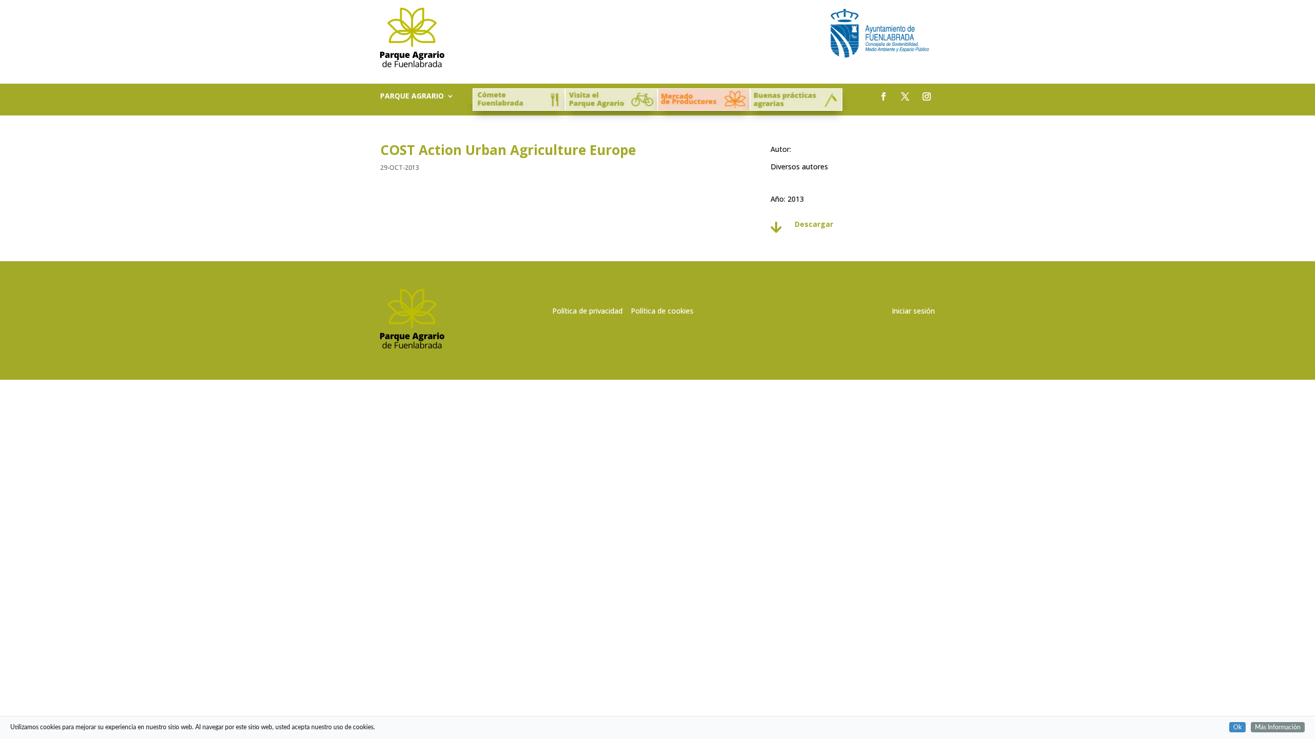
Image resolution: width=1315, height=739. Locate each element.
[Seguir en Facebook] (883, 96)
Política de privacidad (587, 311)
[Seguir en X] (905, 96)
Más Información (1278, 727)
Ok (1237, 727)
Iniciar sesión (913, 311)
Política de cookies (662, 311)
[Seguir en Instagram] (926, 96)
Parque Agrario (412, 96)
